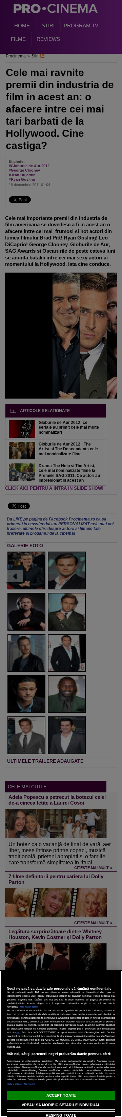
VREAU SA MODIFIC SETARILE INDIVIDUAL (61, 1105)
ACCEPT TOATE (61, 1095)
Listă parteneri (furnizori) (21, 1084)
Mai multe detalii (29, 1006)
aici (18, 1032)
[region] (61, 1043)
